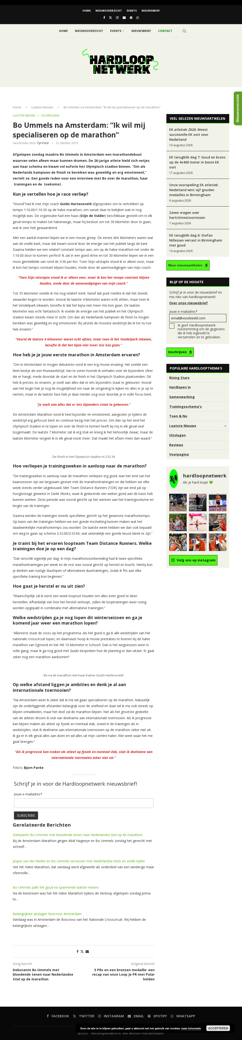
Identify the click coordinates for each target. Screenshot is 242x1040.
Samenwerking (182, 397)
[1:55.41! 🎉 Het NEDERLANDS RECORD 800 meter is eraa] (178, 502)
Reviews (176, 445)
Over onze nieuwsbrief (188, 303)
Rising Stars (179, 377)
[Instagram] (117, 17)
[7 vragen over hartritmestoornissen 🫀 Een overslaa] (217, 502)
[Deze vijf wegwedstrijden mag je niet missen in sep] (198, 502)
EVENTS (132, 10)
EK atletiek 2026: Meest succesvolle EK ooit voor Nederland (188, 134)
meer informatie (191, 1028)
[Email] (124, 17)
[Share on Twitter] (82, 951)
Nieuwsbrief (151, 10)
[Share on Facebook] (77, 951)
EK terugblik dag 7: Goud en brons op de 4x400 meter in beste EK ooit (197, 162)
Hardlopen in (180, 387)
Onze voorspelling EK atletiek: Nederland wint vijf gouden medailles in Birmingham (194, 190)
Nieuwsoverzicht (108, 10)
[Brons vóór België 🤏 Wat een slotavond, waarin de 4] (198, 542)
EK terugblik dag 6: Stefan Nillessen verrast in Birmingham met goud (195, 240)
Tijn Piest (43, 143)
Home (86, 10)
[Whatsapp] (137, 17)
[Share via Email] (87, 951)
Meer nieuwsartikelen (185, 265)
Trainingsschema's (185, 406)
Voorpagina (179, 454)
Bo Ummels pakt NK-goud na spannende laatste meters (56, 887)
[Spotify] (131, 17)
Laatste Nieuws (42, 107)
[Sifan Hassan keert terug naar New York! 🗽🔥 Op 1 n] (198, 522)
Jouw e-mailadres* (183, 311)
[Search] (184, 31)
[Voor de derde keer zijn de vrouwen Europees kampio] (217, 542)
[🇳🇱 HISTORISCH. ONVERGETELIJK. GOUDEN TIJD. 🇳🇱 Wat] (178, 542)
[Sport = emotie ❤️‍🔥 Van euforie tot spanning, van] (217, 522)
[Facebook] (104, 17)
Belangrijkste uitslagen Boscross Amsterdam (47, 914)
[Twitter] (110, 17)
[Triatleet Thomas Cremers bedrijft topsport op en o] (178, 522)
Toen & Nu (178, 416)
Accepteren (218, 1028)
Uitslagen (177, 435)
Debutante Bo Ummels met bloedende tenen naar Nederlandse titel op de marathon (78, 835)
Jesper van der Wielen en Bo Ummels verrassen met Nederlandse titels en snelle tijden (79, 861)
